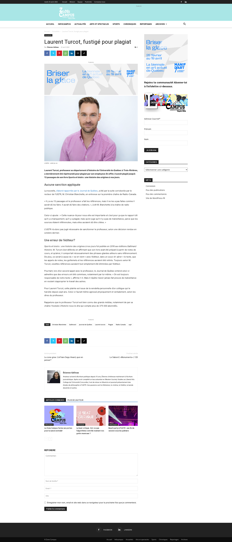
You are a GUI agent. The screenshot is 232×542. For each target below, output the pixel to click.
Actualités (80, 24)
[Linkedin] (186, 2)
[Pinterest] (59, 53)
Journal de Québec (85, 325)
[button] (184, 24)
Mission (72, 2)
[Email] (78, 53)
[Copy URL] (84, 53)
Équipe (80, 2)
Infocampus (64, 24)
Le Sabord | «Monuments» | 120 (124, 357)
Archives (160, 24)
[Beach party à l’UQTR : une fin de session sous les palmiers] (123, 416)
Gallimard (72, 325)
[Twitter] (53, 53)
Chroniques (130, 24)
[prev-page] (46, 438)
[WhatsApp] (65, 53)
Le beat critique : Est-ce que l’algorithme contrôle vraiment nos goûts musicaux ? (90, 430)
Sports (116, 24)
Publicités (88, 2)
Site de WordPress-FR (155, 198)
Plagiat (110, 325)
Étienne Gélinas (53, 47)
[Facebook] (181, 2)
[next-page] (50, 438)
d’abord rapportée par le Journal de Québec (77, 190)
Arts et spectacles (99, 24)
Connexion (150, 186)
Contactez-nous (99, 2)
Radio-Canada (121, 325)
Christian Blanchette (59, 325)
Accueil (64, 2)
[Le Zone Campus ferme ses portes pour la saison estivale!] (59, 416)
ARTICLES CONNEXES (55, 400)
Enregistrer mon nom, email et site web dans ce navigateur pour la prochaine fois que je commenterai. (91, 502)
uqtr (130, 325)
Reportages (146, 24)
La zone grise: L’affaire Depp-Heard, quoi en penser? (63, 358)
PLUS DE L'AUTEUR (75, 400)
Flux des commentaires (156, 194)
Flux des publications (155, 190)
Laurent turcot (100, 325)
